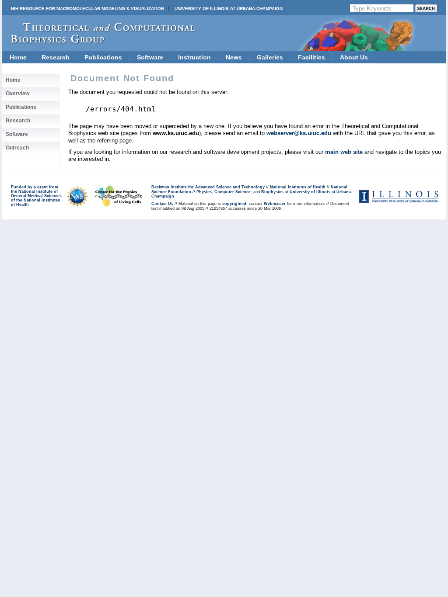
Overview (17, 93)
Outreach (17, 148)
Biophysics (272, 192)
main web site (344, 152)
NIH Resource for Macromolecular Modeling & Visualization (87, 8)
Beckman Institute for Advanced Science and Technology (208, 187)
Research (56, 57)
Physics (204, 192)
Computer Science (232, 192)
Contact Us (162, 203)
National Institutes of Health (298, 187)
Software (150, 57)
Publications (103, 57)
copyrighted (234, 203)
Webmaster (275, 203)
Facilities (311, 57)
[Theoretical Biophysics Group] (99, 41)
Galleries (270, 57)
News (234, 57)
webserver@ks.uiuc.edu (298, 133)
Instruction (194, 57)
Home (18, 57)
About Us (354, 57)
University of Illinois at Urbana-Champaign (229, 8)
